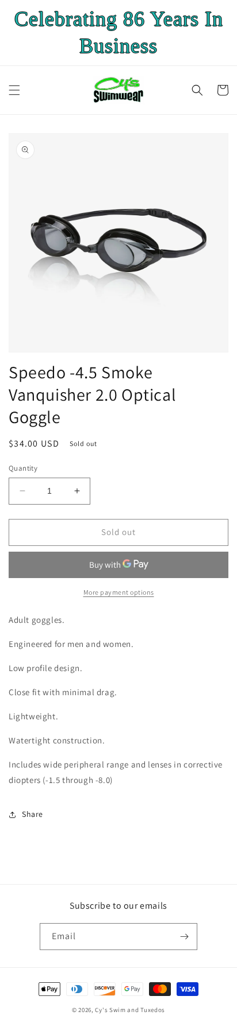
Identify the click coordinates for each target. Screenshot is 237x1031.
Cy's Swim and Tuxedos (130, 1010)
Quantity (23, 468)
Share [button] (32, 814)
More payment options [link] (118, 592)
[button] (14, 90)
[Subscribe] (184, 936)
